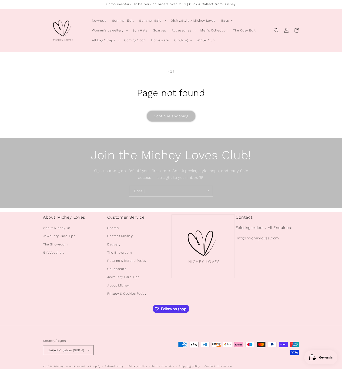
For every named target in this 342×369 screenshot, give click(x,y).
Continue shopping (171, 116)
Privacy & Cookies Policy (126, 293)
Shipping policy (189, 366)
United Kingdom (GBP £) (66, 350)
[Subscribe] (207, 191)
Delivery (114, 244)
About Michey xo (56, 228)
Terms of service (163, 366)
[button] (152, 20)
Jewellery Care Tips (59, 236)
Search (113, 228)
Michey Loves (63, 366)
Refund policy (114, 366)
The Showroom (55, 244)
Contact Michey (120, 236)
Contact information (218, 366)
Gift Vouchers (54, 252)
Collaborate (117, 269)
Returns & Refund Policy (127, 260)
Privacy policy (137, 366)
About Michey (118, 285)
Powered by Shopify (87, 366)
